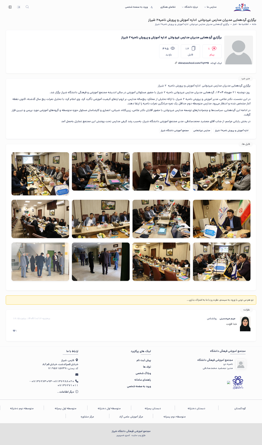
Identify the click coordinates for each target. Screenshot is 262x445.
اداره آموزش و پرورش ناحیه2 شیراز (231, 130)
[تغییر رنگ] (18, 7)
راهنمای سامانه (142, 380)
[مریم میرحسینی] (245, 324)
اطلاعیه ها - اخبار (241, 24)
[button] (176, 63)
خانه (254, 24)
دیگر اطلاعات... (66, 392)
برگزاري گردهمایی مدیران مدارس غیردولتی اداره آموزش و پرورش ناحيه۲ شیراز (191, 24)
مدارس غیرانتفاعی (201, 130)
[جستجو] (27, 7)
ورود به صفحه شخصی (139, 386)
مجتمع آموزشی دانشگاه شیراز (175, 130)
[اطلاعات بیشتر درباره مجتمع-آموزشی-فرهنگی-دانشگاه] (241, 364)
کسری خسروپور (130, 435)
